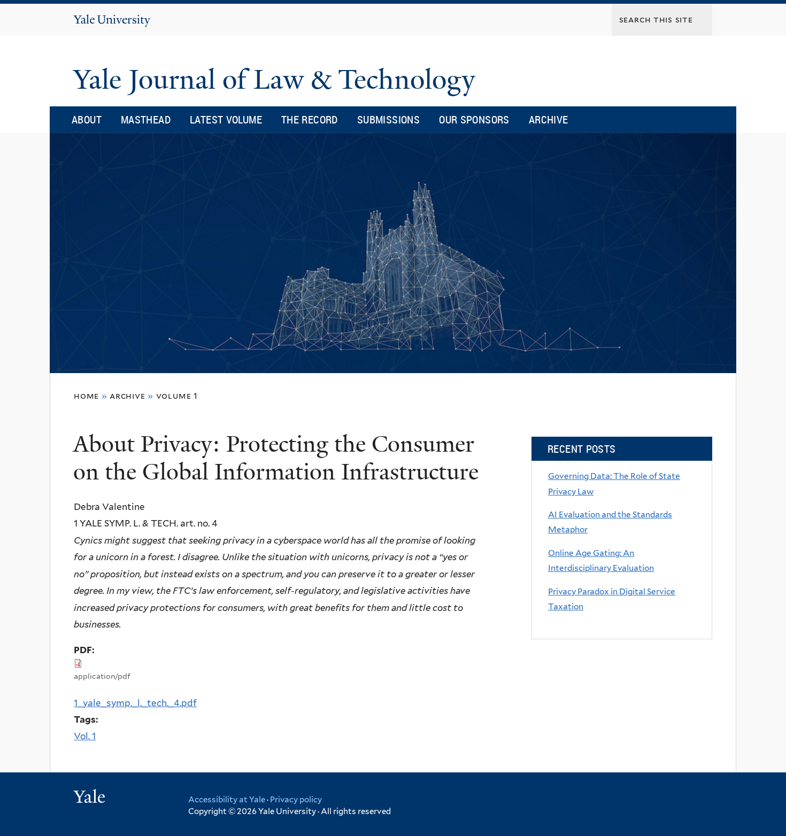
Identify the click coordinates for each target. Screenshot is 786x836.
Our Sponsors (474, 119)
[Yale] (91, 798)
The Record (309, 119)
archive (127, 396)
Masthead (146, 119)
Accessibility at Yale (226, 799)
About (87, 119)
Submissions (388, 119)
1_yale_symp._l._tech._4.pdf (135, 703)
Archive (548, 119)
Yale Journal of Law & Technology (277, 79)
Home (86, 396)
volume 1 (177, 396)
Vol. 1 (85, 736)
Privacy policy (296, 799)
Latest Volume (226, 119)
